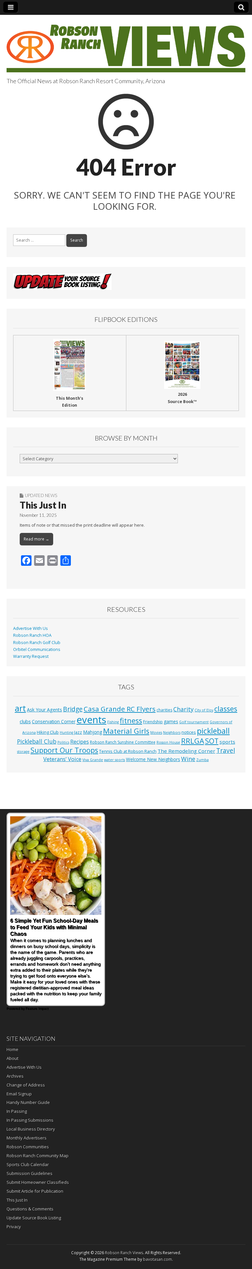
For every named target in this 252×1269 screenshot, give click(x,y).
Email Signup (19, 1094)
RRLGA (192, 741)
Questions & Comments (30, 1209)
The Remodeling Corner (186, 751)
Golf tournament (194, 722)
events (91, 719)
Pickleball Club (36, 741)
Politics (63, 742)
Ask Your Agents (44, 709)
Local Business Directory (31, 1129)
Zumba (202, 759)
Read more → (36, 539)
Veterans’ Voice (62, 759)
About (12, 1058)
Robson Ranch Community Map (38, 1156)
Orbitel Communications (36, 649)
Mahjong (92, 732)
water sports (114, 759)
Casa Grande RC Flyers (120, 708)
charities (164, 710)
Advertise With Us (30, 628)
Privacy (14, 1227)
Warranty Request (31, 656)
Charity (183, 709)
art (20, 708)
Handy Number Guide (28, 1102)
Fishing (113, 722)
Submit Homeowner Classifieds (38, 1182)
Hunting (66, 732)
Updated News (41, 495)
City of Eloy (204, 710)
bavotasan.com (157, 1259)
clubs (25, 721)
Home (12, 1049)
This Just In (43, 505)
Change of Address (26, 1085)
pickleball (213, 731)
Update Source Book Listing (34, 1218)
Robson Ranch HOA (32, 635)
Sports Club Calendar (28, 1164)
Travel (225, 750)
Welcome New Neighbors (153, 759)
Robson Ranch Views (124, 1253)
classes (225, 708)
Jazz (78, 732)
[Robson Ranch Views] (126, 45)
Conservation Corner (53, 721)
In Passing (17, 1111)
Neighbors (171, 732)
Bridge (73, 709)
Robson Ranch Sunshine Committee (123, 742)
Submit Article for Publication (35, 1191)
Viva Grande (92, 759)
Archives (15, 1076)
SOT (212, 741)
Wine (188, 759)
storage (23, 751)
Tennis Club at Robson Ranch (128, 751)
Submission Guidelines (29, 1173)
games (171, 721)
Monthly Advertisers (27, 1138)
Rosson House (168, 742)
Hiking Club (48, 732)
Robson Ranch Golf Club (36, 642)
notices (188, 732)
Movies (156, 732)
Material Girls (126, 731)
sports (227, 741)
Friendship (153, 722)
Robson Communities (28, 1147)
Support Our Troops (64, 750)
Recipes (79, 741)
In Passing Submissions (30, 1120)
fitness (131, 720)
